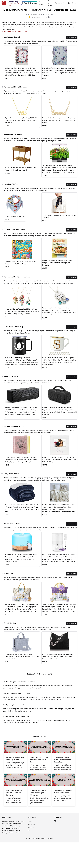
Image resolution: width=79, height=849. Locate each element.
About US (31, 824)
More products (71, 37)
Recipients (58, 3)
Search (30, 821)
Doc (29, 830)
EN (72, 3)
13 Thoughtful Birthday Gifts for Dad (14, 31)
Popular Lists (42, 3)
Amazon (31, 827)
